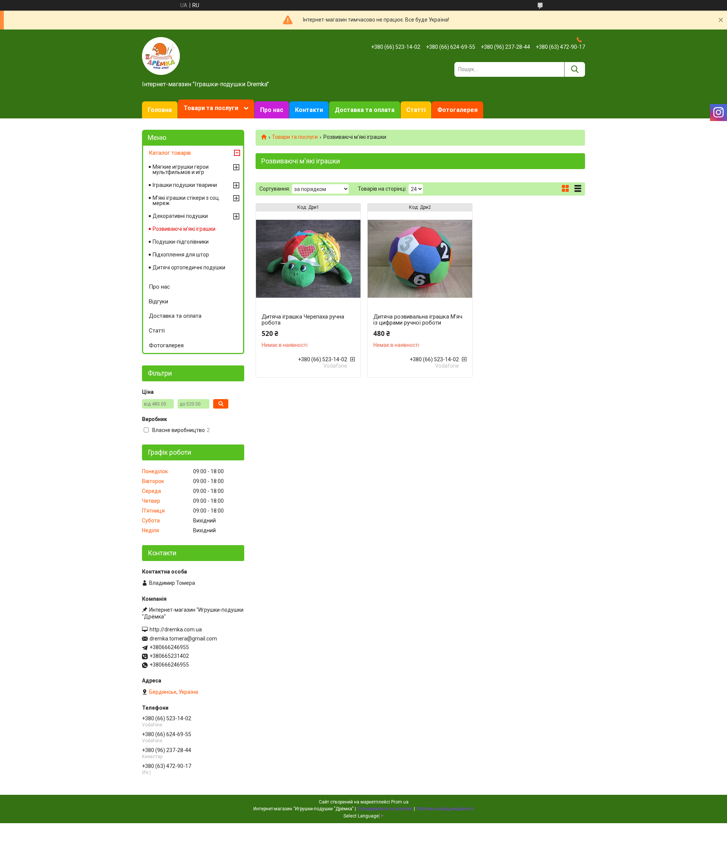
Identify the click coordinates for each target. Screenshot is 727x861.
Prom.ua (400, 802)
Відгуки (158, 301)
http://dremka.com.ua (176, 629)
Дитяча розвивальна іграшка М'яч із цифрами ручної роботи (417, 320)
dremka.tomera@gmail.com (183, 639)
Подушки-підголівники (181, 242)
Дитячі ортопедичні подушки (189, 267)
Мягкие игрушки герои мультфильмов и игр (181, 169)
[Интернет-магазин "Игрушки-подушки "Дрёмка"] (161, 56)
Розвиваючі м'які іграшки (184, 229)
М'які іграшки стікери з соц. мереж (186, 200)
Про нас (271, 109)
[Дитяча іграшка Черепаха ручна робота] (308, 258)
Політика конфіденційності (445, 808)
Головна (160, 109)
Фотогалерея (457, 109)
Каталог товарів (170, 152)
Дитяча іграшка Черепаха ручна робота (303, 320)
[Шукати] (574, 69)
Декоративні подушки (180, 216)
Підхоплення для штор (181, 255)
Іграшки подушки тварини (185, 185)
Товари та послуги (211, 108)
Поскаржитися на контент (385, 808)
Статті (416, 109)
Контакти (309, 109)
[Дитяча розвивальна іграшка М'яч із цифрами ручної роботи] (420, 258)
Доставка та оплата (365, 109)
